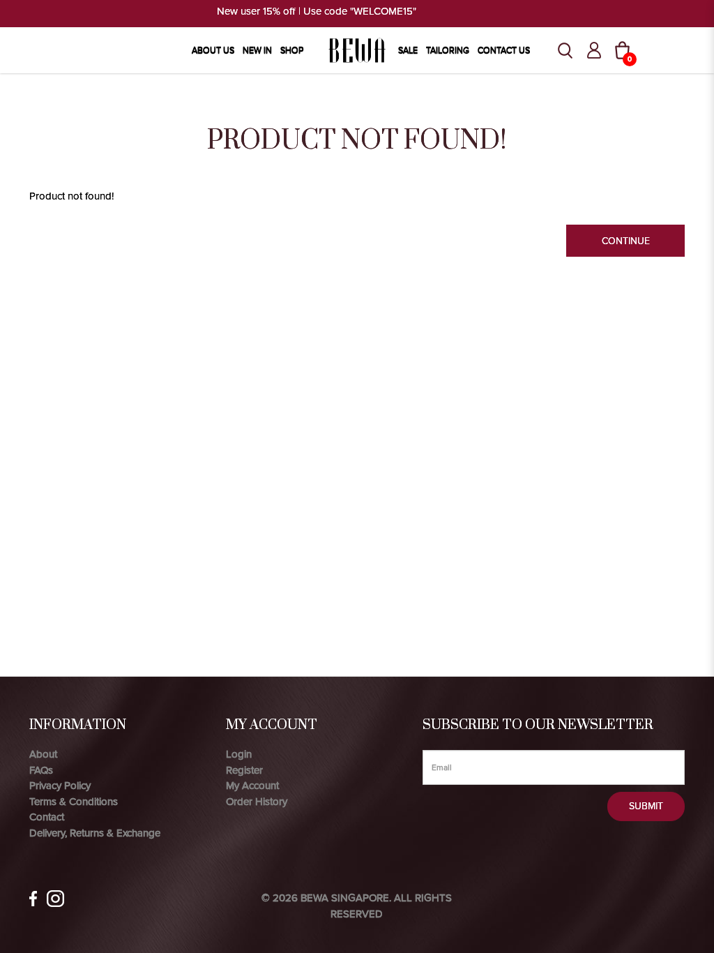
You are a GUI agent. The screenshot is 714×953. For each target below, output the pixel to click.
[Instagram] (55, 898)
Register (244, 770)
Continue (626, 241)
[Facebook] (33, 898)
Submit (646, 806)
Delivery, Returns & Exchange (94, 833)
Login (239, 754)
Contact (46, 817)
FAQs (41, 770)
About (43, 754)
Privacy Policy (60, 785)
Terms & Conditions (73, 801)
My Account (252, 785)
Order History (256, 801)
